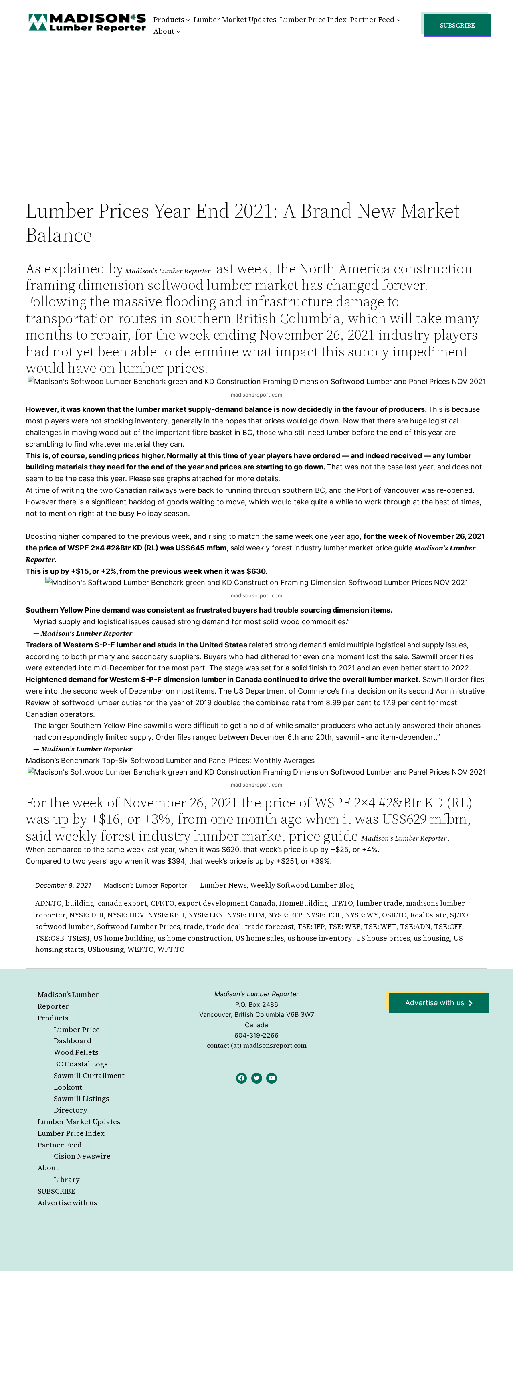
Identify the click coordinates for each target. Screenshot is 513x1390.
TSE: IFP (311, 926)
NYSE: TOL (323, 915)
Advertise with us (67, 1203)
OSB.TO (394, 915)
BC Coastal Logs (80, 1064)
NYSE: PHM (246, 915)
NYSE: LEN (205, 915)
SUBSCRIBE (56, 1191)
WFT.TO (171, 949)
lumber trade (379, 903)
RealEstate (428, 915)
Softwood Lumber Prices (138, 926)
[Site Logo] (87, 22)
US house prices (383, 938)
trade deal (223, 926)
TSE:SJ (79, 938)
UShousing (105, 949)
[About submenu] (178, 31)
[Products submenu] (188, 20)
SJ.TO (459, 915)
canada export (122, 903)
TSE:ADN (415, 926)
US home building (123, 938)
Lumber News (223, 885)
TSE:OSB (49, 938)
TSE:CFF (448, 926)
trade (193, 926)
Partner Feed (60, 1145)
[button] (457, 25)
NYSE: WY (361, 915)
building (79, 903)
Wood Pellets (76, 1052)
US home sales (259, 938)
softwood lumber (64, 926)
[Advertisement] (256, 110)
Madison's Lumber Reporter (256, 994)
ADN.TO (48, 903)
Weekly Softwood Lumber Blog (302, 885)
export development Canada (226, 903)
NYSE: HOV (125, 915)
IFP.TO (342, 903)
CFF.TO (162, 903)
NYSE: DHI (86, 915)
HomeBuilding (303, 903)
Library (67, 1179)
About (48, 1168)
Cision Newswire (82, 1156)
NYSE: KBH (166, 915)
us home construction (195, 938)
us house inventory (319, 938)
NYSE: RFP (285, 915)
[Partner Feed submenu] (398, 20)
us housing (432, 938)
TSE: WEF (344, 926)
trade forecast (269, 926)
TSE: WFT (380, 926)
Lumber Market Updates (79, 1122)
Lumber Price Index (71, 1133)
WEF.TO (140, 949)
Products (53, 1018)
